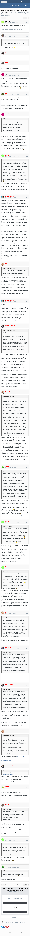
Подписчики (13, 917)
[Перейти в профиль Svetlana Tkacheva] (2, 197)
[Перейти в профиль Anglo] (2, 53)
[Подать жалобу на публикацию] (26, 22)
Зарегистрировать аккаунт (15, 902)
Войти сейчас (15, 911)
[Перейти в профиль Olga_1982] (2, 22)
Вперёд (25, 17)
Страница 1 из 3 (15, 884)
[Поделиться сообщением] (27, 22)
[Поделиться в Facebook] (4, 927)
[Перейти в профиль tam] (2, 264)
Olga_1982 (6, 12)
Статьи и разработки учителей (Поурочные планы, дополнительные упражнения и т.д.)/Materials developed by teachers (15, 14)
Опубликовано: (11, 22)
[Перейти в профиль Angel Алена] (2, 74)
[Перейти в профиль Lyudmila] (2, 114)
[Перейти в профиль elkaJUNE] (2, 467)
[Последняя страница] (28, 18)
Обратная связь (15, 931)
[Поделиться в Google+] (6, 927)
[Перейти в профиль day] (2, 94)
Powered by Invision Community (15, 933)
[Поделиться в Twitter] (2, 927)
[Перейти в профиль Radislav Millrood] (2, 392)
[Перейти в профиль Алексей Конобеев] (2, 326)
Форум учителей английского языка (14, 6)
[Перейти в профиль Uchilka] (2, 35)
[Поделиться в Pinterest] (8, 927)
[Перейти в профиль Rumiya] (2, 155)
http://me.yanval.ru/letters (8, 774)
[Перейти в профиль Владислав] (2, 648)
